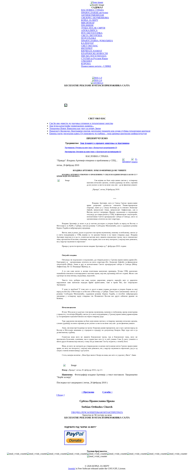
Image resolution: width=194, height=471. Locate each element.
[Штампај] (126, 160)
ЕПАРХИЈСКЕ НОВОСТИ (94, 53)
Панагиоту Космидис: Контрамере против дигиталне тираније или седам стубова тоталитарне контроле (99, 131)
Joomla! (71, 468)
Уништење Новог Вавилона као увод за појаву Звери (75, 128)
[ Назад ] (60, 395)
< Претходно (88, 392)
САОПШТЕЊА (93, 412)
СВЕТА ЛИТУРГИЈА (91, 35)
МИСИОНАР (87, 23)
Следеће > (107, 392)
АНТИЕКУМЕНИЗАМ (92, 15)
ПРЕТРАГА (117, 412)
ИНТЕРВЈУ (87, 48)
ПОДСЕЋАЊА (88, 38)
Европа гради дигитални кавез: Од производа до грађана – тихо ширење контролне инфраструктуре (98, 133)
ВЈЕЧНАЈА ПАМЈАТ (91, 51)
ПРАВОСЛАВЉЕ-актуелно (94, 12)
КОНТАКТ (106, 412)
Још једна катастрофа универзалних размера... (71, 126)
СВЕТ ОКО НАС (89, 46)
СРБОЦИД (86, 61)
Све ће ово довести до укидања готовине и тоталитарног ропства (81, 123)
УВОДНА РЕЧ (78, 412)
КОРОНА (86, 63)
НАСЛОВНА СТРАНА (92, 10)
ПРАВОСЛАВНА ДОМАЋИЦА (97, 40)
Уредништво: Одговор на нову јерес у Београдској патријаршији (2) (91, 148)
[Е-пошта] (134, 160)
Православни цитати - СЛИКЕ (96, 66)
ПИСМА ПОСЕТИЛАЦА (94, 56)
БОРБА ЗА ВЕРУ (89, 20)
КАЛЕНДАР (87, 43)
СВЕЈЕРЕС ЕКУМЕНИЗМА (95, 17)
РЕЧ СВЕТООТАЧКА (92, 33)
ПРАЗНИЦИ (87, 25)
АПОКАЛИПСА (89, 30)
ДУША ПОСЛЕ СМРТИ (93, 28)
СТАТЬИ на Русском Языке (94, 58)
